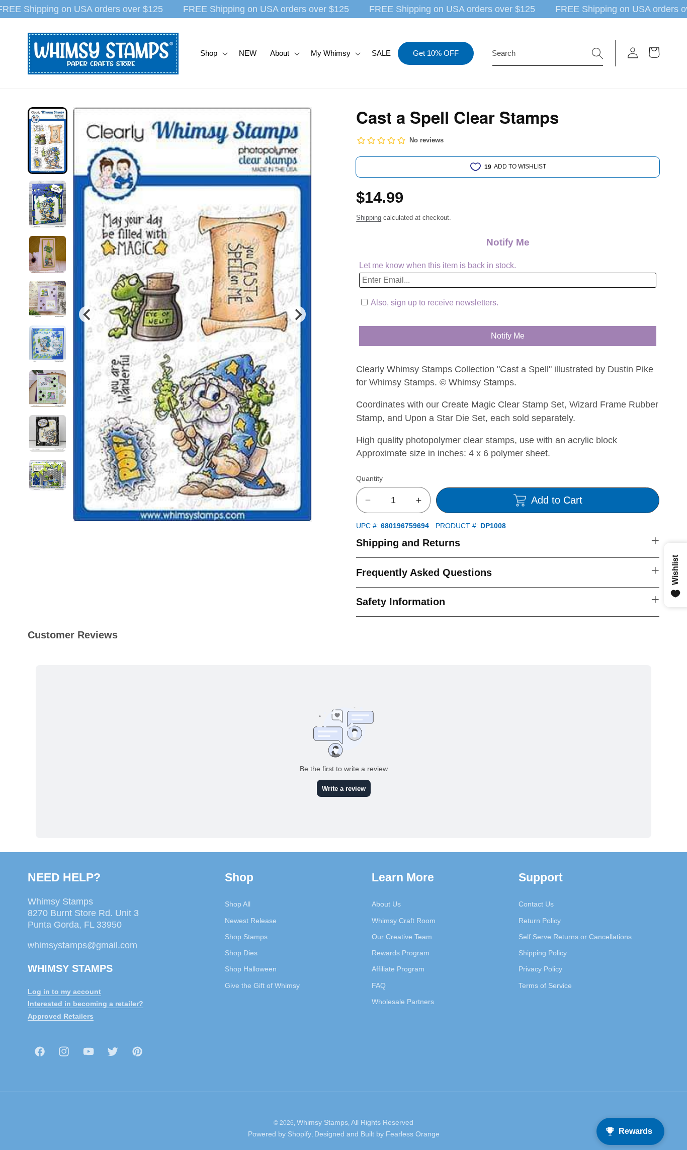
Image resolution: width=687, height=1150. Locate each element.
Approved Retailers (61, 1016)
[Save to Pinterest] (298, 121)
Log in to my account (64, 992)
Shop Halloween (251, 969)
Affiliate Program (398, 969)
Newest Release (251, 921)
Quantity (369, 478)
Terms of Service (545, 985)
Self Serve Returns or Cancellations (575, 937)
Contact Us (536, 904)
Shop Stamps (246, 937)
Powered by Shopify (279, 1134)
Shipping (368, 217)
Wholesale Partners (403, 1002)
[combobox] (547, 53)
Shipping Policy (543, 953)
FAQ (379, 985)
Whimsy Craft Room (404, 921)
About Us (386, 904)
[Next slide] (297, 314)
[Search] (597, 53)
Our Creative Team (402, 937)
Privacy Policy (540, 969)
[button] (213, 53)
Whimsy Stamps (322, 1122)
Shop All (237, 904)
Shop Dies (241, 953)
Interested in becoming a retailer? (85, 1004)
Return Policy (540, 921)
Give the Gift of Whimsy (262, 985)
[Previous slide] (87, 314)
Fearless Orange (413, 1134)
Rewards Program (401, 953)
